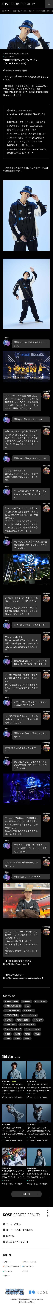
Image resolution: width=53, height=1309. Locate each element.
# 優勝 (7, 1034)
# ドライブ (38, 1020)
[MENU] (49, 4)
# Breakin (26, 1001)
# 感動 (7, 1038)
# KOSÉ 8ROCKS (12, 1011)
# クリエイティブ (29, 1015)
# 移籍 (17, 1038)
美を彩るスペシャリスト (17, 1241)
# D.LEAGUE (40, 1001)
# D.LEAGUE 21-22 (13, 1006)
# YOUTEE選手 (11, 1015)
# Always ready (11, 1001)
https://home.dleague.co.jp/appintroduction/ (22, 978)
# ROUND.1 (28, 1011)
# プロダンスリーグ (13, 1029)
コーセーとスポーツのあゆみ (19, 1230)
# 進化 (27, 1038)
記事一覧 (26, 1194)
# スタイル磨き (23, 1020)
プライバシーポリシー (26, 1302)
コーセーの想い (13, 1224)
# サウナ (8, 1020)
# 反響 (17, 1034)
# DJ (27, 1006)
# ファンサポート (27, 1025)
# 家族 (27, 1034)
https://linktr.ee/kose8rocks (15, 964)
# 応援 (37, 1034)
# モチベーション (32, 1029)
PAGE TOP (47, 1213)
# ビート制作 (10, 1025)
